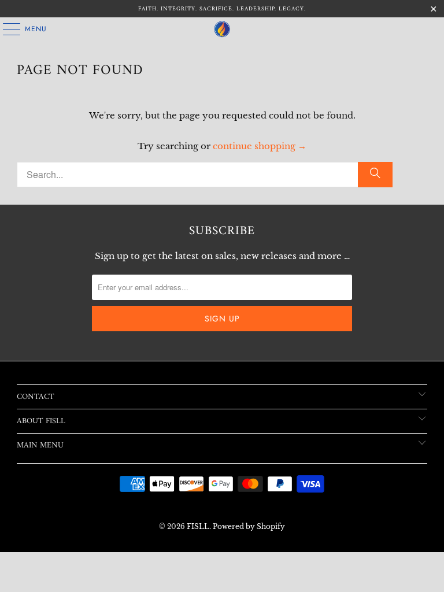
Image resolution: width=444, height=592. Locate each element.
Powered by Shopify (249, 526)
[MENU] (6, 28)
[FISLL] (222, 28)
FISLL (198, 526)
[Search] (375, 174)
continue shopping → (259, 145)
